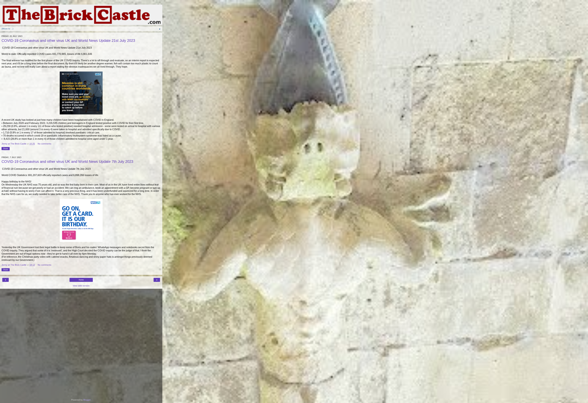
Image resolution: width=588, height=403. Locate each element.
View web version (81, 285)
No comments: (45, 143)
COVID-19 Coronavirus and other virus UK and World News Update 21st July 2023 (68, 40)
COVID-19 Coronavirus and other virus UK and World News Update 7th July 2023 (67, 161)
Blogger (87, 400)
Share (5, 149)
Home (81, 280)
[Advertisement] (81, 304)
